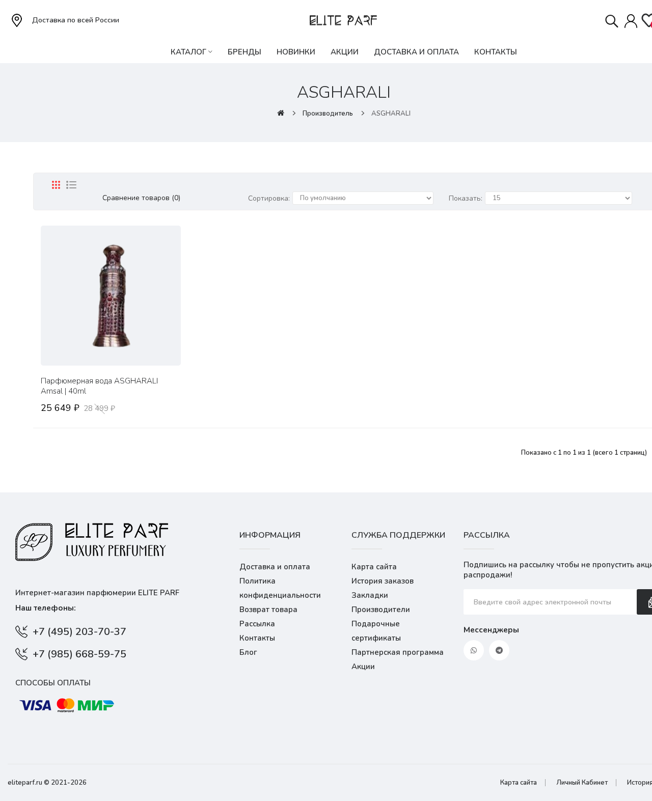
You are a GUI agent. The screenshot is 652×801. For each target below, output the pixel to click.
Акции (363, 666)
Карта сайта (374, 567)
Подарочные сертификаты (376, 631)
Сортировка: (269, 198)
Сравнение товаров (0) (141, 198)
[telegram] (499, 650)
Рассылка (257, 624)
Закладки (369, 595)
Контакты (257, 638)
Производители (380, 609)
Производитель (328, 113)
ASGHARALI (391, 113)
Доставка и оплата (274, 567)
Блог (248, 652)
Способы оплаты (53, 683)
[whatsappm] (474, 650)
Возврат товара (268, 609)
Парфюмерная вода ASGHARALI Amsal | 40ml (99, 386)
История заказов (382, 581)
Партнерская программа (397, 652)
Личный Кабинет (582, 782)
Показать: (465, 198)
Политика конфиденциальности (280, 588)
